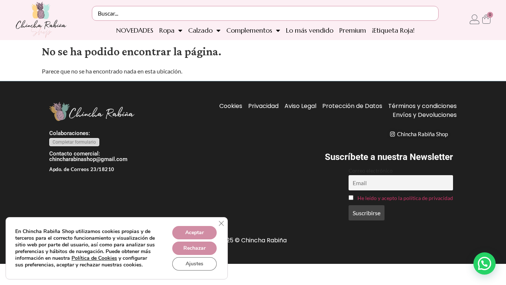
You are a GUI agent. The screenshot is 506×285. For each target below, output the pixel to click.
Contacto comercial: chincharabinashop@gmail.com (88, 156)
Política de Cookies (94, 258)
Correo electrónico (371, 170)
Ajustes (194, 263)
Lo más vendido (309, 30)
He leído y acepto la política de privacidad (405, 198)
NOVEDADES (134, 30)
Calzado (200, 30)
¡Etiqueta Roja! (393, 30)
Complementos (249, 30)
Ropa (166, 30)
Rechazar (194, 248)
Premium (352, 30)
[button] (484, 263)
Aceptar (194, 232)
